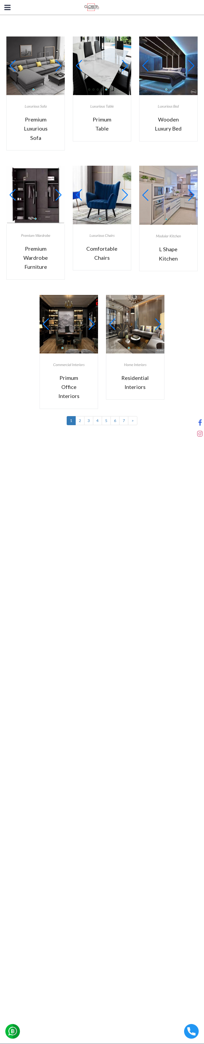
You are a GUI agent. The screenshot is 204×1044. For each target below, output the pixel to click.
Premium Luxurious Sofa (36, 128)
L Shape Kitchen (168, 253)
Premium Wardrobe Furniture (35, 257)
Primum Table (102, 124)
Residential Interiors (135, 382)
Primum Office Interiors (68, 387)
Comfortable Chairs (101, 253)
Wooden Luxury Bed (168, 124)
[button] (12, 66)
